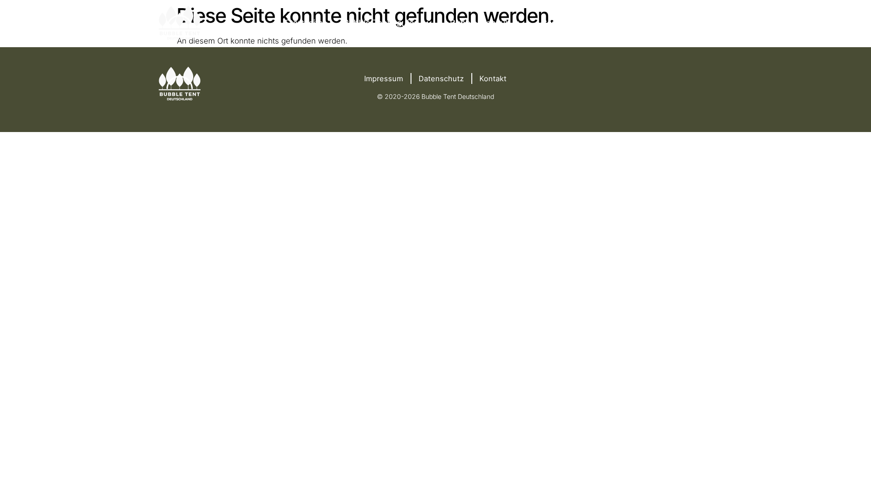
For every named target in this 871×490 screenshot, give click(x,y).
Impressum (383, 78)
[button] (386, 23)
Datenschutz (441, 78)
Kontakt (493, 78)
